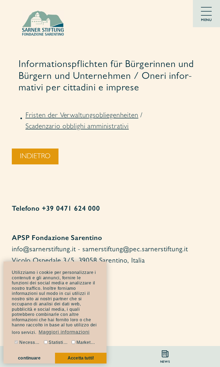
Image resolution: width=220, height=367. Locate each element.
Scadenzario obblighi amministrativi (77, 126)
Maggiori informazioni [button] (64, 332)
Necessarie (30, 342)
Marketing (86, 342)
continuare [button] (29, 358)
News (165, 362)
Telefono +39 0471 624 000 (56, 208)
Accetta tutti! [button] (81, 358)
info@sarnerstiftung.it (44, 249)
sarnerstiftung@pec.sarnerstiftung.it (135, 249)
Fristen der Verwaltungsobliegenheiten (81, 115)
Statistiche (59, 342)
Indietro (35, 156)
